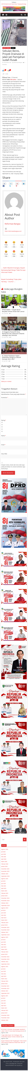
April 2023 (3, 947)
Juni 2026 (3, 854)
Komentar (4, 397)
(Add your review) (6, 381)
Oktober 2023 (4, 932)
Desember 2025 (5, 869)
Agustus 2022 (4, 966)
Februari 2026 (4, 864)
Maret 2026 (4, 861)
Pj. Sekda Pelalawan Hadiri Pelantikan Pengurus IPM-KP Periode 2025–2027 (11, 357)
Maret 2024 (4, 920)
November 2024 (5, 900)
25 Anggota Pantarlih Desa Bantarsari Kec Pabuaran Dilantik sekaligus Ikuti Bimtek (13, 333)
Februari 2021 (4, 1010)
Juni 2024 (3, 913)
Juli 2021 (3, 998)
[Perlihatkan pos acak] (25, 14)
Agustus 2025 (4, 878)
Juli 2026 (3, 852)
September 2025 (5, 876)
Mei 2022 (3, 974)
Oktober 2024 (4, 903)
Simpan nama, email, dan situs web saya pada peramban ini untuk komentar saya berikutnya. (13, 467)
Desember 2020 (5, 1015)
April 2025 (3, 888)
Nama (3, 436)
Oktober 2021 (4, 991)
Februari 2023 (4, 952)
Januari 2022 (4, 983)
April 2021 (3, 1005)
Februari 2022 (4, 981)
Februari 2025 (4, 893)
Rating (3, 420)
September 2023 (5, 934)
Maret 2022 (4, 978)
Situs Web (4, 454)
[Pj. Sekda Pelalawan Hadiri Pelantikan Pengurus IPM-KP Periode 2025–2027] (14, 341)
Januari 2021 (4, 1013)
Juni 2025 (3, 883)
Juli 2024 (3, 910)
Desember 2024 (5, 898)
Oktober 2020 (4, 1020)
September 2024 (5, 905)
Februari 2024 (4, 922)
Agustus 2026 (4, 849)
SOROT (13, 48)
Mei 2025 (3, 886)
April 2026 (3, 859)
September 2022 (5, 964)
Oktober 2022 (4, 961)
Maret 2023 (4, 949)
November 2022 (5, 959)
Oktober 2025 (4, 873)
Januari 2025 (4, 895)
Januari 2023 (4, 954)
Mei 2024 (3, 915)
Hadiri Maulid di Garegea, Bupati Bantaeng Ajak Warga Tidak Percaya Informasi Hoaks (13, 270)
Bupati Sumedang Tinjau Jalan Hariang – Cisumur (11, 280)
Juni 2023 (3, 942)
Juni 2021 (3, 1000)
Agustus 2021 (4, 996)
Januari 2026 (4, 866)
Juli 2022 (3, 969)
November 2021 (5, 988)
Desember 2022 (5, 956)
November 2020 (5, 1017)
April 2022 (3, 976)
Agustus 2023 (4, 937)
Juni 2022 (3, 971)
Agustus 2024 (4, 908)
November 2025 (5, 871)
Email (3, 445)
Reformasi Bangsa (18, 62)
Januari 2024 (4, 925)
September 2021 (5, 993)
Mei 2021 (3, 1003)
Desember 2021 (5, 986)
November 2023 (5, 930)
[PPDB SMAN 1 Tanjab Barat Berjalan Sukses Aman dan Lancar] (14, 295)
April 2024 (3, 917)
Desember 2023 (5, 927)
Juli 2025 (3, 881)
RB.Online (13, 79)
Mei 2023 (3, 944)
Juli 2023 (3, 939)
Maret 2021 (4, 1008)
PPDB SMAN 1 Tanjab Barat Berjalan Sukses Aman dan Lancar (13, 310)
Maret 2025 (4, 891)
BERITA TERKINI (6, 48)
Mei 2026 (3, 856)
